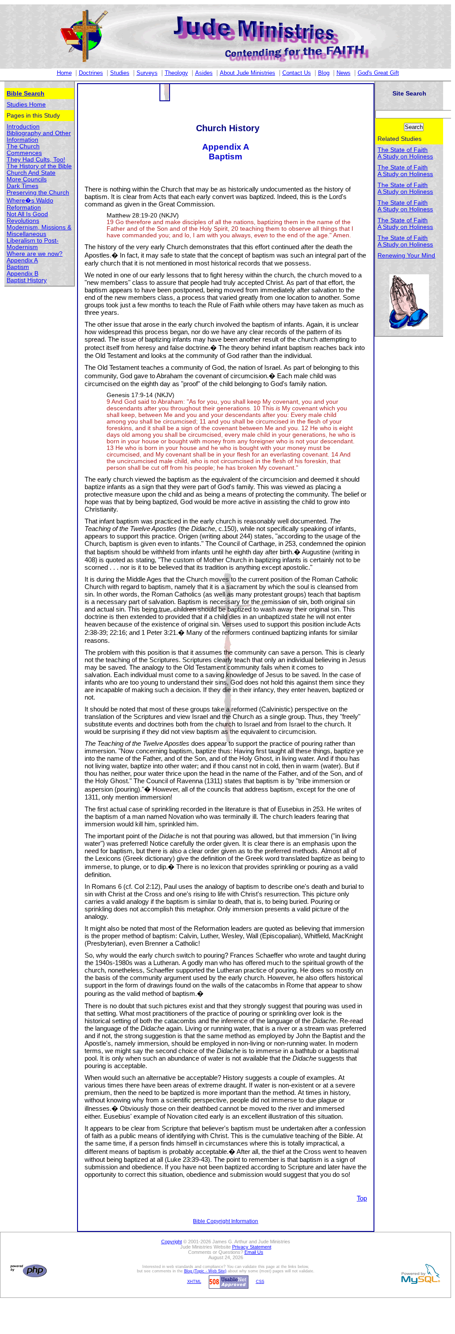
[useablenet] (227, 1281)
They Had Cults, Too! (36, 159)
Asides (204, 73)
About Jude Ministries (247, 73)
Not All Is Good (27, 214)
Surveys (147, 73)
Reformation (24, 207)
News (344, 73)
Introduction (23, 126)
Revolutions (23, 220)
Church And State (31, 173)
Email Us (253, 1252)
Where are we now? (35, 254)
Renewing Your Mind (406, 255)
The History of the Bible (39, 166)
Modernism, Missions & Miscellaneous (39, 230)
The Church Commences (24, 149)
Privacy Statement (251, 1246)
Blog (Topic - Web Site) (205, 1271)
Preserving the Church (38, 192)
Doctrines (91, 73)
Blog (323, 73)
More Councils (27, 179)
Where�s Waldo (30, 200)
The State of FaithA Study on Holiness (405, 153)
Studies (119, 73)
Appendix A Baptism (22, 263)
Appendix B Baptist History (27, 277)
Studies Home (26, 104)
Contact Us (296, 73)
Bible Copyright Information (225, 1221)
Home (64, 73)
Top (362, 1198)
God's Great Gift (378, 73)
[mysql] (419, 1273)
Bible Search (25, 93)
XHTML (194, 1281)
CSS (260, 1281)
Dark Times (22, 186)
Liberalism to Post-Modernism (33, 244)
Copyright (171, 1241)
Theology (176, 73)
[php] (27, 1270)
